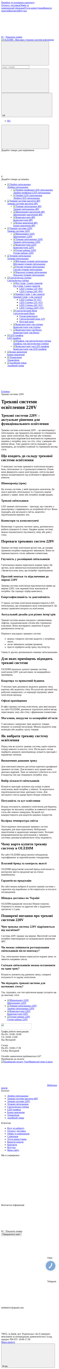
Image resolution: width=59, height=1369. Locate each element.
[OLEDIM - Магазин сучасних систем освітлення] (16, 1028)
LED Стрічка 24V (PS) (31, 291)
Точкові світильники (18, 258)
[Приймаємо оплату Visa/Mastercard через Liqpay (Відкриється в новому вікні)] (27, 1061)
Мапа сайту (13, 1150)
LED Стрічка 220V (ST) (31, 308)
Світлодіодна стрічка (18, 280)
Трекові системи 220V (18, 231)
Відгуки (22, 10)
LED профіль (14, 338)
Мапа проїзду (8, 1342)
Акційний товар (15, 365)
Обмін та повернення (18, 1133)
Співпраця (18, 8)
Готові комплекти (28, 316)
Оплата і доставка (10, 5)
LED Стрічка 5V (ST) (30, 299)
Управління (13, 360)
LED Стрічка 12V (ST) (31, 302)
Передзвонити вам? (11, 1234)
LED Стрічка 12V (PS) (31, 288)
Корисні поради (15, 1142)
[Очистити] (25, 81)
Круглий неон (26, 321)
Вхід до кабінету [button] (15, 1128)
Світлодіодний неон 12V (32, 319)
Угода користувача (34, 8)
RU (9, 121)
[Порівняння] (25, 137)
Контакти (13, 10)
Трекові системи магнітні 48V (22, 203)
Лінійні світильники (17, 187)
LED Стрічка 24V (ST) (31, 305)
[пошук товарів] (25, 53)
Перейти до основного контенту (18, 2)
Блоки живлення (16, 354)
